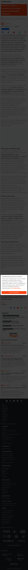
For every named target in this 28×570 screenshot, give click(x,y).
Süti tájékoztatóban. (16, 288)
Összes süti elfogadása (14, 292)
